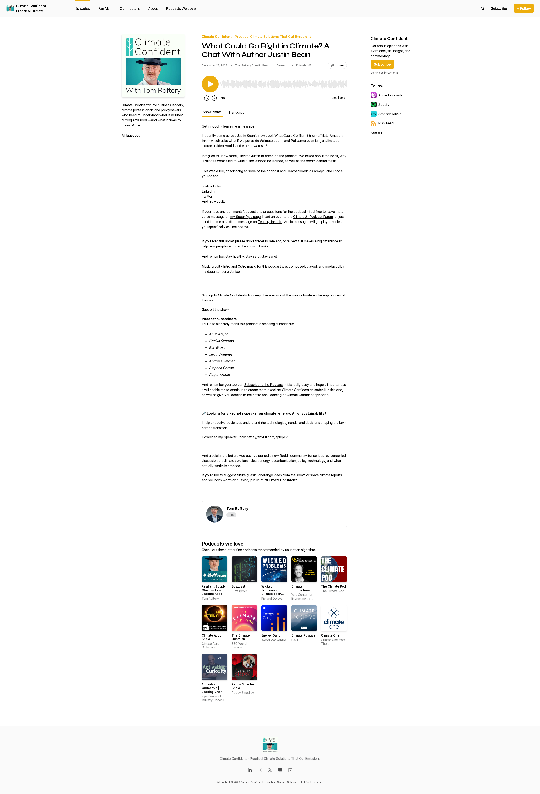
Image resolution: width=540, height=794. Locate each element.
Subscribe (382, 64)
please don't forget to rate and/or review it (267, 241)
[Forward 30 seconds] (214, 98)
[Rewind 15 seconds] (207, 98)
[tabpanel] (274, 312)
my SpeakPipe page (245, 216)
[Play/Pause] (210, 84)
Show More (131, 125)
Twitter (207, 196)
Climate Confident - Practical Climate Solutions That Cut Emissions (32, 9)
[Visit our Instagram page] (260, 770)
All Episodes (131, 135)
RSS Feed (386, 123)
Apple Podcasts (390, 95)
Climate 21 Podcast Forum (313, 216)
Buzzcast (238, 586)
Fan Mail (104, 8)
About (153, 8)
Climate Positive (303, 635)
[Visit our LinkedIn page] (250, 770)
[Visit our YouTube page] (280, 770)
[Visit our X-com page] (270, 770)
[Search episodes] (482, 8)
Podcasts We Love (181, 8)
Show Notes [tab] (212, 112)
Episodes (82, 8)
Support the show (215, 309)
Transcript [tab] (236, 112)
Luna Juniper (231, 271)
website (220, 201)
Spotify (383, 104)
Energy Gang (271, 635)
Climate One (330, 635)
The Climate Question (241, 637)
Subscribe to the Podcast (263, 385)
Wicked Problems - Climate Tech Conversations (272, 592)
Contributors (130, 8)
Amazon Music (389, 114)
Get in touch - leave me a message (228, 126)
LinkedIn (208, 191)
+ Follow (524, 8)
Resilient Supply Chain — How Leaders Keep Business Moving (214, 592)
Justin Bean (246, 135)
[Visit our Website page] (290, 770)
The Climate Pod (333, 586)
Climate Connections (300, 588)
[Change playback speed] (223, 98)
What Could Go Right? (291, 135)
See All (376, 133)
